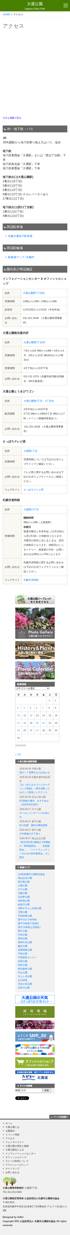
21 (43, 723)
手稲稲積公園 (25, 915)
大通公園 (35, 6)
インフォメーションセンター (20, 1153)
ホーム (8, 1123)
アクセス (10, 1138)
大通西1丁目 (31, 450)
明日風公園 (24, 881)
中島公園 (22, 934)
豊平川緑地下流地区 (28, 923)
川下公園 (22, 889)
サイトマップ (12, 1168)
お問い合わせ (12, 1172)
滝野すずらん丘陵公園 (29, 908)
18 (25, 723)
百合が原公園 (25, 984)
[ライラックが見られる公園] (35, 1024)
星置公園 (22, 961)
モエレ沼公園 (25, 976)
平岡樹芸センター (27, 957)
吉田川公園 (24, 987)
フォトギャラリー (14, 1142)
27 (37, 730)
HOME (6, 14)
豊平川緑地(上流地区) (29, 927)
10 (18, 715)
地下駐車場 (25, 236)
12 (31, 715)
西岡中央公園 (25, 942)
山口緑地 (22, 980)
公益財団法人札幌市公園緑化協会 (41, 1198)
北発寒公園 (24, 897)
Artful (20, 1217)
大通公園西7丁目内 (34, 293)
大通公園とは (12, 1127)
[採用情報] (35, 1011)
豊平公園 (22, 931)
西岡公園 (22, 938)
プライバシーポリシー (17, 1165)
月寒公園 (22, 912)
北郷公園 (22, 893)
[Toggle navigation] (66, 5)
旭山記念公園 (25, 878)
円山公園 (22, 972)
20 (37, 723)
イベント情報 (12, 1134)
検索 (17, 1090)
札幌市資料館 (31, 579)
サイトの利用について (17, 1161)
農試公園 (22, 946)
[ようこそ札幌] (35, 1036)
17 (18, 723)
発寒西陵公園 (25, 949)
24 (18, 730)
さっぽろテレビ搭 (34, 489)
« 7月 (18, 754)
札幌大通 (13, 236)
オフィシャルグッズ (15, 1157)
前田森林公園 (25, 968)
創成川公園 (24, 904)
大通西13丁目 (31, 509)
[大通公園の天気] (35, 999)
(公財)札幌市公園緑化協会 (31, 874)
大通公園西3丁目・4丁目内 (39, 400)
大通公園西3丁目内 (34, 342)
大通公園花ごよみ (14, 1149)
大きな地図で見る (12, 118)
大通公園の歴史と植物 (17, 1146)
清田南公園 (24, 900)
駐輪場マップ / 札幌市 (21, 257)
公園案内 (10, 1130)
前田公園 (22, 965)
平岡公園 (22, 953)
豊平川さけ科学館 (27, 919)
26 (31, 730)
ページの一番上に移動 (59, 1117)
